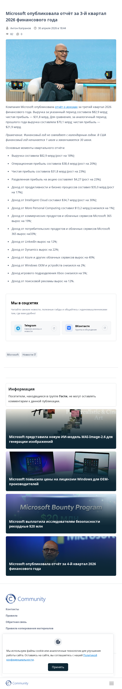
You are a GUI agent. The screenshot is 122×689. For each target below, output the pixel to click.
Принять (58, 667)
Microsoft (13, 354)
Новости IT (29, 354)
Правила (11, 615)
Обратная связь (16, 622)
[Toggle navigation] (111, 683)
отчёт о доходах (66, 107)
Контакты (12, 609)
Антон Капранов (20, 28)
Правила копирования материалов (29, 628)
